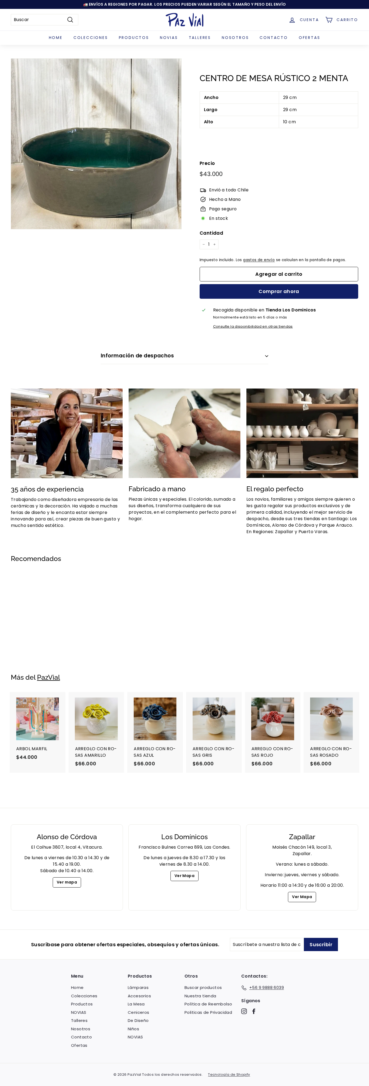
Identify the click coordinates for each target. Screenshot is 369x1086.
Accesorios (139, 996)
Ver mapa (67, 882)
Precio (207, 163)
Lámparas (138, 987)
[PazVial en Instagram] (244, 1011)
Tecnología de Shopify (229, 1074)
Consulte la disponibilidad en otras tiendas (253, 326)
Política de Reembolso (208, 1004)
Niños (133, 1029)
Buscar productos (203, 987)
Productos (134, 37)
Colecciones (90, 37)
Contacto (274, 37)
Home (56, 37)
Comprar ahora (279, 291)
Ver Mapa (184, 875)
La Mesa (136, 1004)
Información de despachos (137, 355)
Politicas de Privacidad (208, 1012)
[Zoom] (96, 144)
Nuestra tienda (200, 996)
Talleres (200, 37)
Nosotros (235, 37)
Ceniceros (138, 1012)
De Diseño (138, 1020)
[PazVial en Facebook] (254, 1011)
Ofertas (309, 37)
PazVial (48, 677)
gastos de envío (259, 260)
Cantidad (211, 233)
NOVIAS (169, 37)
